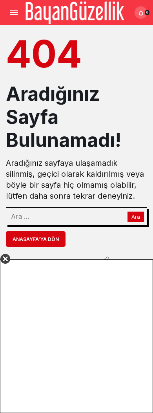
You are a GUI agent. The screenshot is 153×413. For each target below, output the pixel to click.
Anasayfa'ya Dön (36, 239)
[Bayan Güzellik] (74, 12)
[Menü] (14, 12)
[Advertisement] (76, 336)
